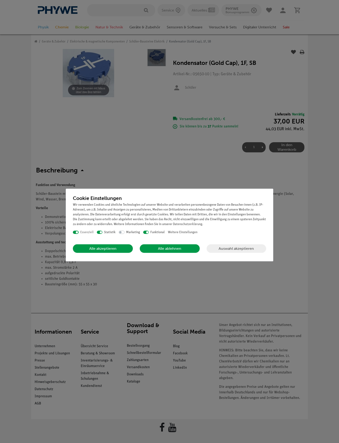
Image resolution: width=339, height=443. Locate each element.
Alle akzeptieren (102, 248)
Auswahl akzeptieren (236, 248)
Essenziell (87, 232)
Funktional (157, 232)
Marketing (133, 232)
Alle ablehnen (169, 248)
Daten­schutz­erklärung (187, 224)
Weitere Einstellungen (182, 232)
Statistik (110, 232)
